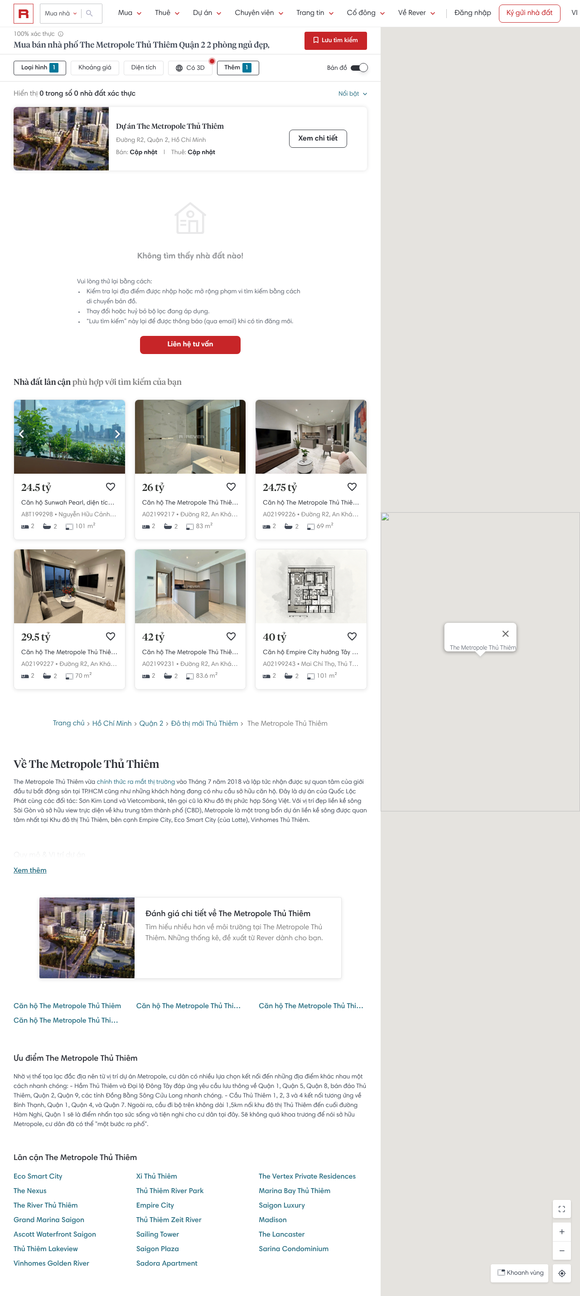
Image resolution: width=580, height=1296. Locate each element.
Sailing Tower (157, 1235)
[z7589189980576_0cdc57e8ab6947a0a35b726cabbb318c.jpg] (311, 472)
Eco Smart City (38, 1177)
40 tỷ (274, 638)
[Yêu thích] (110, 487)
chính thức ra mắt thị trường (136, 782)
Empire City (155, 1206)
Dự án (202, 13)
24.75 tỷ (280, 488)
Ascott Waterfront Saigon (55, 1235)
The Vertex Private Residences (307, 1177)
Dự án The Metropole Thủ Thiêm (170, 127)
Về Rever (412, 13)
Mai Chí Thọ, (318, 664)
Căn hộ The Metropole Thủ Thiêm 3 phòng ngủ (68, 1021)
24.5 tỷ (36, 488)
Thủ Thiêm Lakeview (46, 1249)
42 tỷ (153, 638)
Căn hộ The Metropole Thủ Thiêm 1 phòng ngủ (190, 1006)
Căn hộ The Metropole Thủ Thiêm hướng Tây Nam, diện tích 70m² (69, 653)
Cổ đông (361, 13)
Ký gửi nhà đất (530, 13)
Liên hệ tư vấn (190, 345)
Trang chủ (69, 724)
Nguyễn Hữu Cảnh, (84, 515)
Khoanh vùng (525, 1273)
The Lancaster (281, 1235)
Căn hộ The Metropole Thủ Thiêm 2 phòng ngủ (313, 1006)
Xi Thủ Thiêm (156, 1177)
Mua (125, 13)
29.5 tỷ (35, 638)
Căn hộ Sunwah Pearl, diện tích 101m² (69, 503)
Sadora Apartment (167, 1264)
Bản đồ (337, 68)
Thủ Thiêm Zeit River (169, 1220)
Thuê (162, 13)
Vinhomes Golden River (51, 1264)
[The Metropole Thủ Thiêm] (61, 138)
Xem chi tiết (318, 139)
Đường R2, (130, 140)
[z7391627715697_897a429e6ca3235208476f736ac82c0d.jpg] (69, 622)
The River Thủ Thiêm (46, 1206)
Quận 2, (158, 140)
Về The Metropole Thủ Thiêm (86, 765)
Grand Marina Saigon (49, 1220)
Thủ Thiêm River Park (170, 1191)
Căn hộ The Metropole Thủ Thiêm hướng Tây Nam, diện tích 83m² (190, 503)
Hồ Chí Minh (188, 140)
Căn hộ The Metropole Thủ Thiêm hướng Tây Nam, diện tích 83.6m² (190, 653)
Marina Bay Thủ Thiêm (294, 1191)
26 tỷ (153, 488)
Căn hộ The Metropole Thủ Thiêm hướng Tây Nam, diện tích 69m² (311, 503)
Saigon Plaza (157, 1249)
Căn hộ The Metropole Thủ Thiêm (67, 1006)
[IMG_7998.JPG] (69, 472)
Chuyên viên (254, 13)
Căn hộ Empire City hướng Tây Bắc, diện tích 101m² (311, 653)
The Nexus (30, 1191)
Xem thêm (30, 871)
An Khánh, (225, 515)
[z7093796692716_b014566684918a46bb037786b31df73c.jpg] (190, 622)
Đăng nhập (472, 13)
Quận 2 (152, 724)
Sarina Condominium (294, 1249)
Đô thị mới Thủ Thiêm (204, 724)
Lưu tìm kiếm (339, 41)
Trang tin (310, 13)
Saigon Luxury (281, 1206)
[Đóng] (505, 634)
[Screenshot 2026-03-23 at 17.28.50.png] (311, 622)
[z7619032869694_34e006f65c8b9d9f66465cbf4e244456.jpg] (190, 472)
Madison (273, 1220)
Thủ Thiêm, (352, 664)
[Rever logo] (24, 14)
